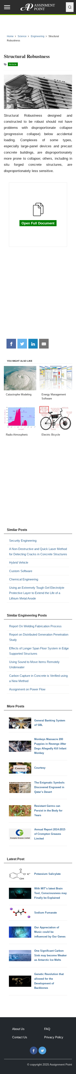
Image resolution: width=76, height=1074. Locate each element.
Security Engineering (22, 540)
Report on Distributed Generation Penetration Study (38, 637)
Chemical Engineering (23, 579)
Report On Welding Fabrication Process (35, 626)
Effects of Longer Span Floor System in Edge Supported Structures (39, 651)
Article (13, 64)
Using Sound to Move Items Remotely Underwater (34, 664)
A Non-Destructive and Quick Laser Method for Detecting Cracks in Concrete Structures (38, 551)
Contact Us (19, 1037)
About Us (18, 1029)
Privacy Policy (53, 1037)
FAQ (47, 1029)
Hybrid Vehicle (18, 562)
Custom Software (20, 571)
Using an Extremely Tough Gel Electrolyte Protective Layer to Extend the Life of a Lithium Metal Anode (36, 593)
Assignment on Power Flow (27, 689)
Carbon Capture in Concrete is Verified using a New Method (38, 678)
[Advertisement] (38, 295)
